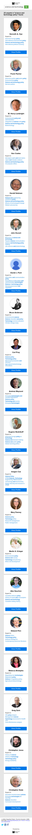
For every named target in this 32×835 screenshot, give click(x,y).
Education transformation (15, 794)
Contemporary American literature (15, 641)
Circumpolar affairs (11, 164)
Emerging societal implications (13, 396)
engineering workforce (13, 198)
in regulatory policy (13, 679)
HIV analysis (11, 715)
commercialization (14, 321)
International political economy (14, 44)
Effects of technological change (14, 203)
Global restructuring (11, 205)
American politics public (15, 78)
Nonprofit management (12, 521)
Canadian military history (12, 601)
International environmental (15, 40)
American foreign (12, 38)
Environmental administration (13, 119)
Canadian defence (12, 595)
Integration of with (15, 121)
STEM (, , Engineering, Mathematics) (13, 479)
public (13, 442)
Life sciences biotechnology (15, 246)
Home (23, 820)
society (12, 401)
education (14, 319)
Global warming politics (12, 444)
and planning (13, 560)
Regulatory (10, 677)
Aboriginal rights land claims (15, 158)
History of (10, 755)
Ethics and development (12, 561)
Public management (11, 522)
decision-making (14, 440)
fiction (9, 635)
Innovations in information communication (14, 281)
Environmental (11, 80)
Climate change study (11, 323)
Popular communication (15, 241)
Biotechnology (9, 125)
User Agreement (5, 821)
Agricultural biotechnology (13, 681)
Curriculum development (12, 802)
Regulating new (14, 675)
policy (10, 519)
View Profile (16, 52)
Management (11, 717)
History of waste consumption (15, 597)
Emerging (12, 403)
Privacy (27, 820)
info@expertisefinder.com (14, 820)
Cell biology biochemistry (14, 481)
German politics (10, 84)
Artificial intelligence (11, 639)
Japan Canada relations (13, 160)
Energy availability (10, 760)
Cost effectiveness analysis (13, 722)
